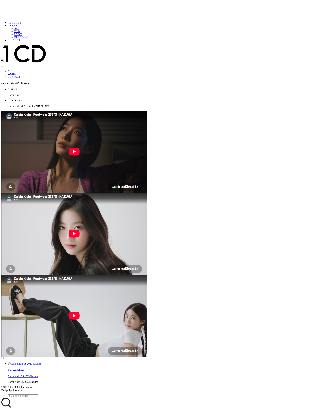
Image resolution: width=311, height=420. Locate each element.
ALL (16, 28)
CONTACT (14, 40)
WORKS (12, 25)
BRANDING (21, 37)
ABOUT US (14, 22)
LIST (4, 358)
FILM (17, 31)
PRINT (18, 34)
